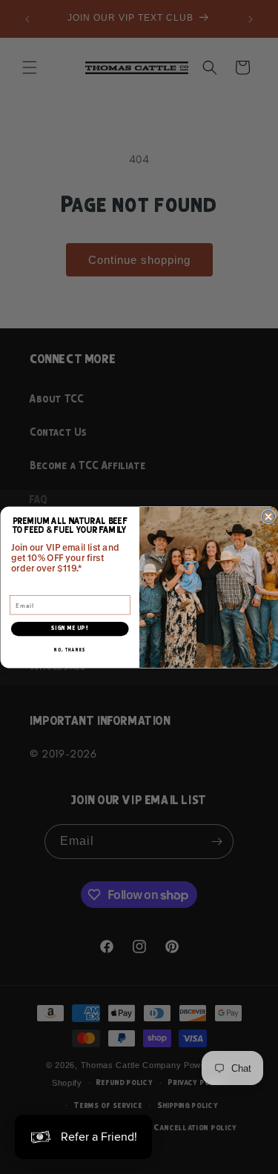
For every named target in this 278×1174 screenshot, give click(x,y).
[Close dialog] (268, 516)
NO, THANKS (69, 650)
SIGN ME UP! (69, 628)
